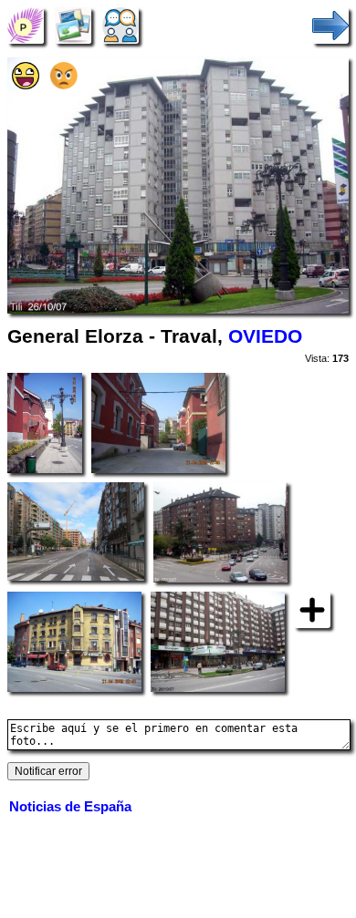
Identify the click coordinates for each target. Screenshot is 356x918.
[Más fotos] (312, 608)
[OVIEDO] (25, 25)
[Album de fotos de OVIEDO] (73, 25)
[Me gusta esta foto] (25, 85)
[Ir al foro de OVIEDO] (120, 25)
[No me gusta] (64, 85)
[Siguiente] (330, 25)
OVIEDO (265, 336)
